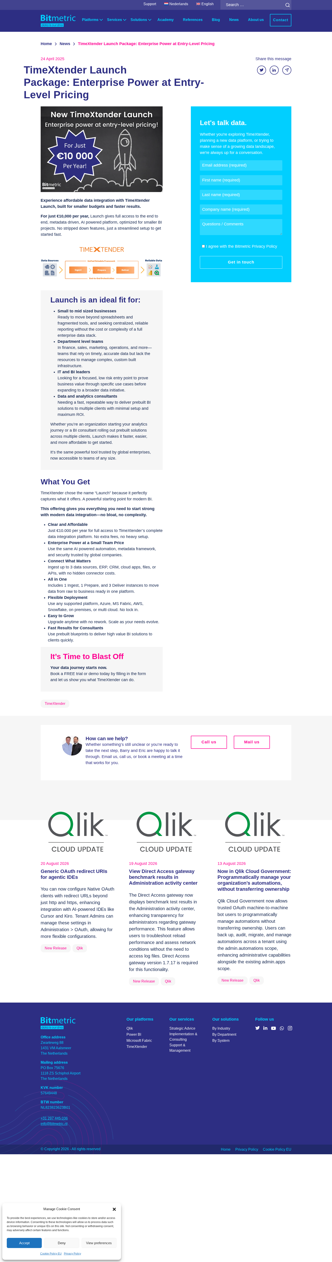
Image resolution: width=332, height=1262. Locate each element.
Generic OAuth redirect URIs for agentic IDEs (74, 874)
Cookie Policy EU (51, 1253)
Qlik (129, 1028)
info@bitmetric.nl (54, 1124)
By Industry (221, 1028)
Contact (280, 20)
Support (149, 4)
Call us (208, 742)
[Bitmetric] (58, 21)
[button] (114, 1209)
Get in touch (241, 262)
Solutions (139, 20)
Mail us (252, 742)
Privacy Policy (72, 1253)
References (193, 20)
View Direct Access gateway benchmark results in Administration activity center (163, 877)
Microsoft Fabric (139, 1040)
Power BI (133, 1034)
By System (220, 1040)
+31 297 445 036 (54, 1118)
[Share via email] (286, 70)
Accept (24, 1243)
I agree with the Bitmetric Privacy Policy (241, 246)
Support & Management (179, 1047)
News (234, 20)
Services (114, 20)
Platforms (90, 20)
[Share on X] (261, 70)
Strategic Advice (182, 1028)
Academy (165, 20)
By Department (224, 1034)
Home (46, 43)
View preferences (99, 1243)
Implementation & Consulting (183, 1036)
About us (256, 20)
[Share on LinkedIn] (274, 70)
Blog (216, 20)
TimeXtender (136, 1047)
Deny (62, 1243)
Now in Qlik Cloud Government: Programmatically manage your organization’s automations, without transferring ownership (254, 880)
